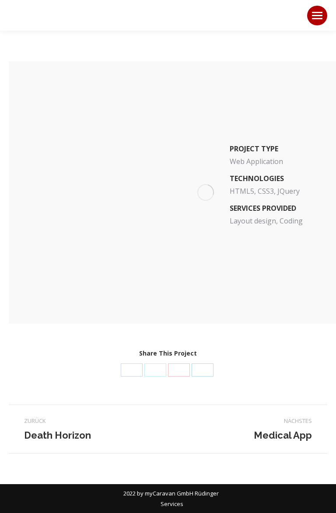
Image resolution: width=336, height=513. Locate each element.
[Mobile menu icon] (317, 15)
